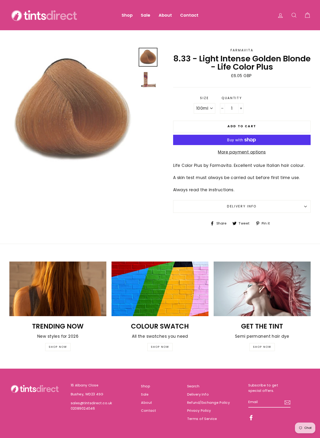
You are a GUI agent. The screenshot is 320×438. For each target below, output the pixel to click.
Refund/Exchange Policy (208, 402)
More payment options (242, 152)
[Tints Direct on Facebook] (251, 417)
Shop (127, 15)
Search (193, 386)
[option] (72, 111)
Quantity (232, 98)
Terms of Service (202, 418)
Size (204, 98)
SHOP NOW (58, 347)
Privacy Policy (199, 410)
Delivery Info (242, 206)
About (165, 15)
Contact (189, 15)
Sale (145, 15)
